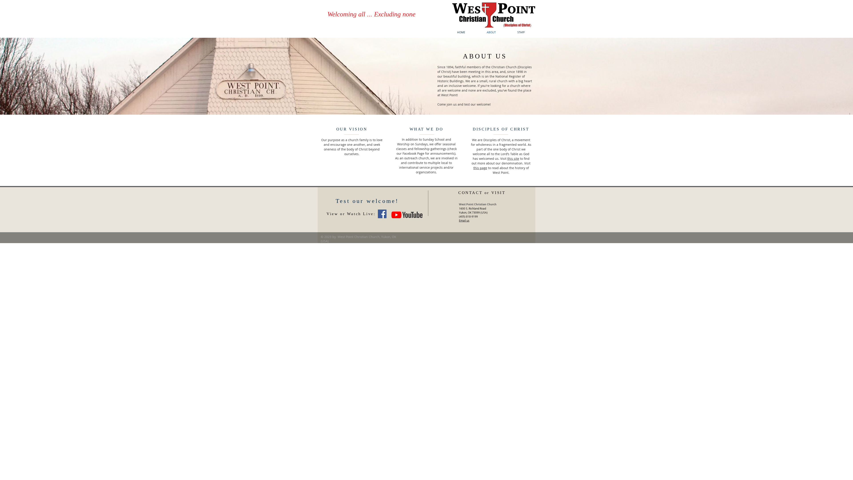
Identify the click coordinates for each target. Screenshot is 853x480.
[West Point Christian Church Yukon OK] (382, 214)
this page (480, 168)
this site (513, 158)
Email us (464, 220)
